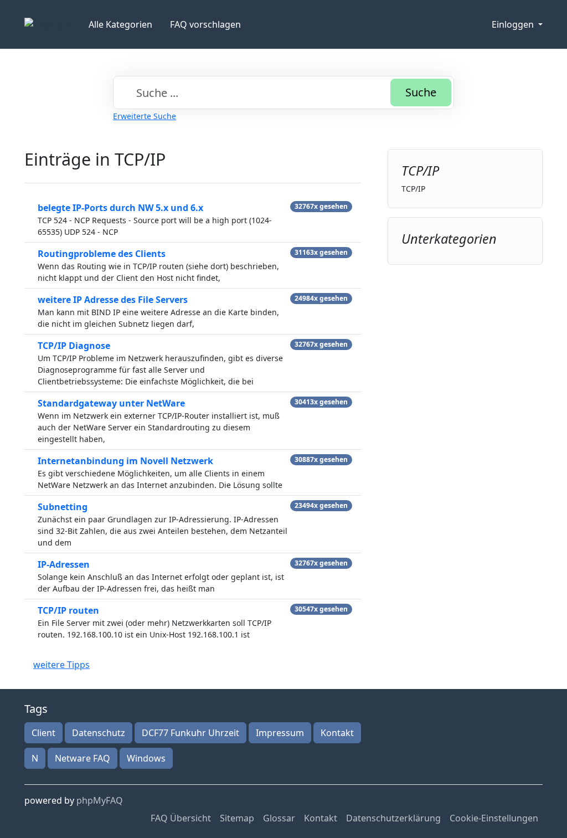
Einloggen (514, 24)
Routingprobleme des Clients (102, 254)
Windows (146, 758)
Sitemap (237, 818)
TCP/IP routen (68, 610)
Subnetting (62, 507)
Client (43, 733)
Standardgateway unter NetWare (111, 403)
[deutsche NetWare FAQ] (52, 24)
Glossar (279, 818)
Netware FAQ (82, 758)
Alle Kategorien (120, 24)
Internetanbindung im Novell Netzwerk (125, 461)
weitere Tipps (61, 665)
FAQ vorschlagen (205, 24)
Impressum (280, 733)
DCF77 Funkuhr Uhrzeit (190, 733)
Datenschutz (98, 733)
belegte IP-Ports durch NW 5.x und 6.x (120, 208)
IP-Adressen (64, 564)
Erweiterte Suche (144, 116)
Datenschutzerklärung (393, 818)
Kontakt (337, 733)
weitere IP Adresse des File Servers (113, 300)
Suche (420, 92)
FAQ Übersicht (181, 818)
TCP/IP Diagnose (74, 346)
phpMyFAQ (99, 800)
